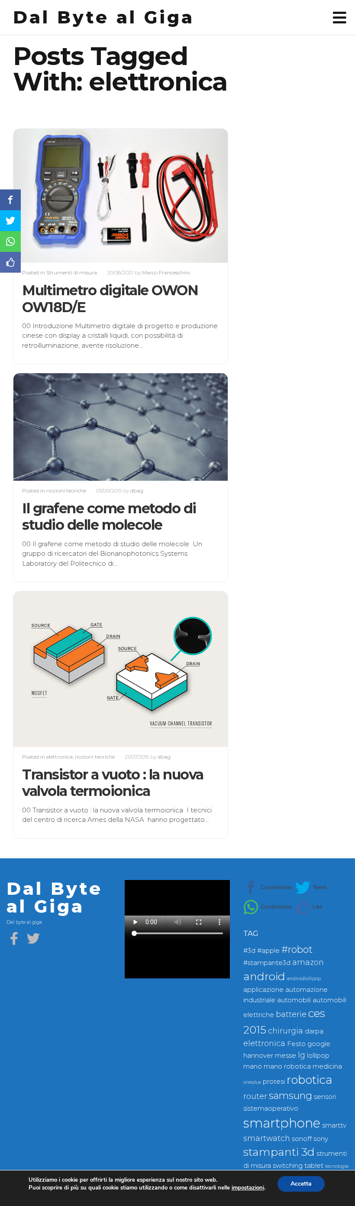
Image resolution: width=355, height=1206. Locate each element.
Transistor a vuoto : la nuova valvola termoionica (112, 782)
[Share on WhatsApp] (267, 907)
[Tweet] (310, 887)
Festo (296, 1044)
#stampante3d (266, 963)
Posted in (34, 272)
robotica (309, 1080)
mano (252, 1066)
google (318, 1044)
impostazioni (248, 1188)
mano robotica (287, 1066)
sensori (325, 1097)
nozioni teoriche (66, 490)
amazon (308, 962)
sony (320, 1139)
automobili (294, 1000)
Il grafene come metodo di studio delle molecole (109, 516)
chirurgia (285, 1030)
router (255, 1096)
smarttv (334, 1125)
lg (301, 1054)
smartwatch (266, 1138)
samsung (290, 1096)
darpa (314, 1031)
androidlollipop (304, 978)
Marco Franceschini (166, 272)
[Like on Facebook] (309, 907)
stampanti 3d (279, 1151)
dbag (136, 490)
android (264, 976)
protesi (274, 1081)
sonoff (302, 1139)
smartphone (281, 1123)
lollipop (318, 1055)
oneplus (252, 1082)
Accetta (301, 1184)
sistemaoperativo (270, 1108)
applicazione (263, 990)
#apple (268, 951)
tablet (313, 1166)
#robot (297, 949)
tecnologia (337, 1166)
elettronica (59, 756)
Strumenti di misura (71, 272)
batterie (291, 1014)
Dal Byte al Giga (103, 17)
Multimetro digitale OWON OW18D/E (110, 298)
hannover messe (269, 1055)
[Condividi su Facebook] (267, 887)
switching (288, 1166)
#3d (249, 951)
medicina (327, 1066)
